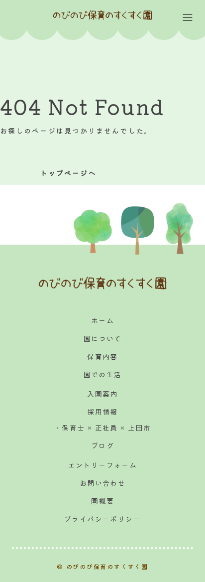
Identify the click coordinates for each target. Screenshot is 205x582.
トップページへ (68, 173)
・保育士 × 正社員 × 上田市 (102, 428)
